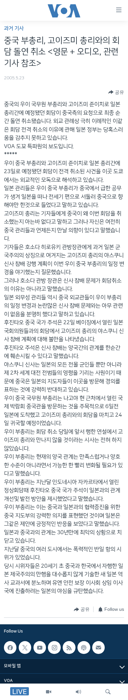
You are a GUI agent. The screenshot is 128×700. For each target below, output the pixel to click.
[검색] (108, 692)
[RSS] (69, 647)
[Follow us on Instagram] (54, 647)
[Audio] (78, 692)
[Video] (48, 692)
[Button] (116, 92)
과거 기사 (14, 28)
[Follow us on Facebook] (10, 647)
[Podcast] (83, 647)
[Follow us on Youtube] (39, 647)
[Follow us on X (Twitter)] (25, 647)
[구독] (98, 647)
